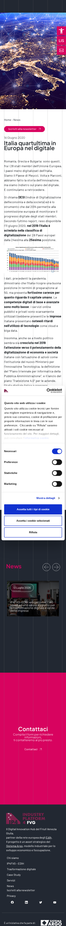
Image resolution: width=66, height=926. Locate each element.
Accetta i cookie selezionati (33, 520)
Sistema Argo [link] (14, 846)
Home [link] (7, 119)
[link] (61, 30)
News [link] (16, 119)
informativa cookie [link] (36, 437)
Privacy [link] (11, 895)
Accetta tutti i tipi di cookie (33, 509)
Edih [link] (49, 837)
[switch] (57, 462)
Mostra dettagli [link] (45, 498)
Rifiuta (33, 532)
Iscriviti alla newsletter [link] (22, 128)
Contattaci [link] (30, 749)
